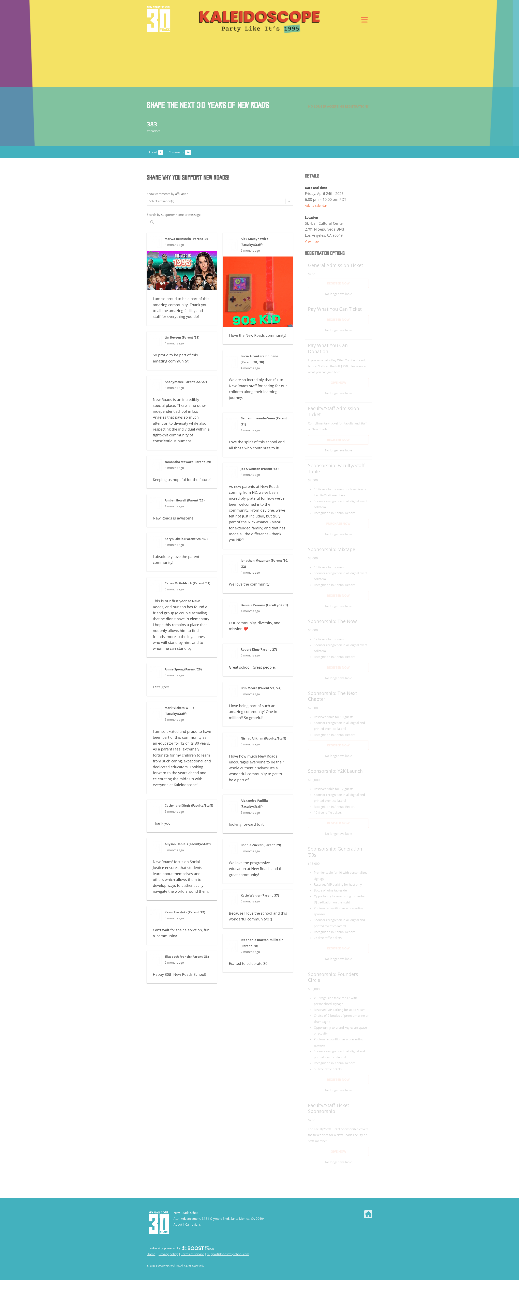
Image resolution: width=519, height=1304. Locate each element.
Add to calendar (316, 205)
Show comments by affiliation (167, 194)
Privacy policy (168, 1254)
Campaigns (193, 1224)
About (178, 1224)
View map (312, 241)
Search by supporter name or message (174, 215)
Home (151, 1254)
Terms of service (192, 1254)
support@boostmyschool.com (228, 1254)
